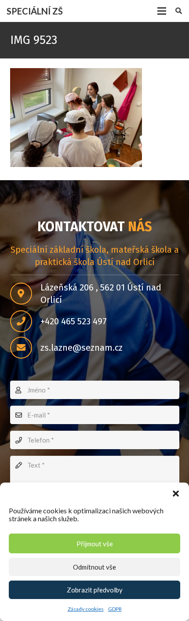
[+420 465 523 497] (25, 321)
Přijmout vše (94, 544)
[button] (175, 493)
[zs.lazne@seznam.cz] (25, 348)
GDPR (115, 609)
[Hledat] (178, 11)
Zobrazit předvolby (95, 590)
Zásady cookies (86, 609)
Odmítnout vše (94, 567)
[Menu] (161, 11)
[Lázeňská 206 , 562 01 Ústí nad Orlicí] (25, 294)
